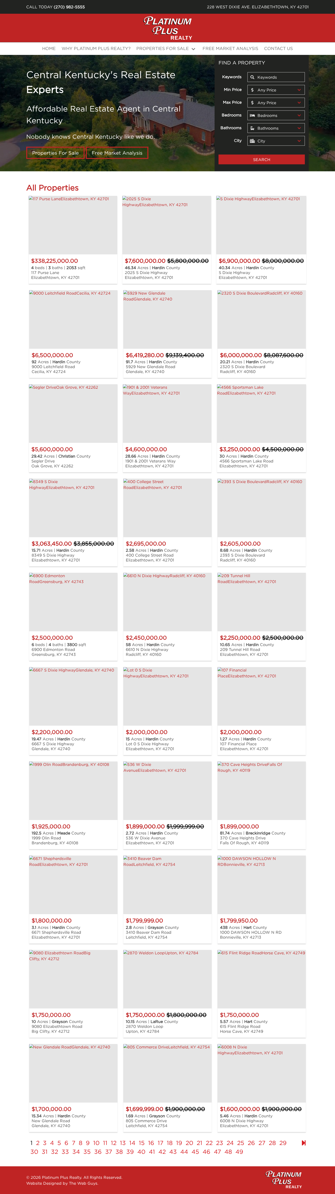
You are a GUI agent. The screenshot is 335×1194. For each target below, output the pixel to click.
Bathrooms (231, 127)
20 (189, 1143)
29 (283, 1143)
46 (206, 1151)
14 (132, 1143)
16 (151, 1143)
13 (123, 1143)
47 (217, 1151)
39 (130, 1151)
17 (160, 1143)
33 (65, 1151)
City (238, 140)
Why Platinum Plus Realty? (96, 48)
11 (105, 1143)
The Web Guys (83, 1183)
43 (173, 1151)
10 (96, 1143)
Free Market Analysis (230, 48)
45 (195, 1151)
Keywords (232, 76)
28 (272, 1143)
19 (179, 1143)
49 (239, 1151)
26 (251, 1143)
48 (228, 1151)
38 (119, 1151)
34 (76, 1151)
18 (170, 1143)
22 (209, 1143)
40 (141, 1151)
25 (240, 1143)
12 (113, 1143)
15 (142, 1143)
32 (54, 1151)
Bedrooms (232, 114)
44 (184, 1151)
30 (34, 1151)
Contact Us (278, 48)
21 (199, 1143)
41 (152, 1151)
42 (162, 1151)
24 (230, 1143)
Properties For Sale (55, 152)
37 (108, 1151)
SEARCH (261, 159)
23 (219, 1143)
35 (87, 1151)
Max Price (232, 102)
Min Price (233, 89)
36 (98, 1151)
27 (261, 1143)
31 (45, 1151)
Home (49, 48)
